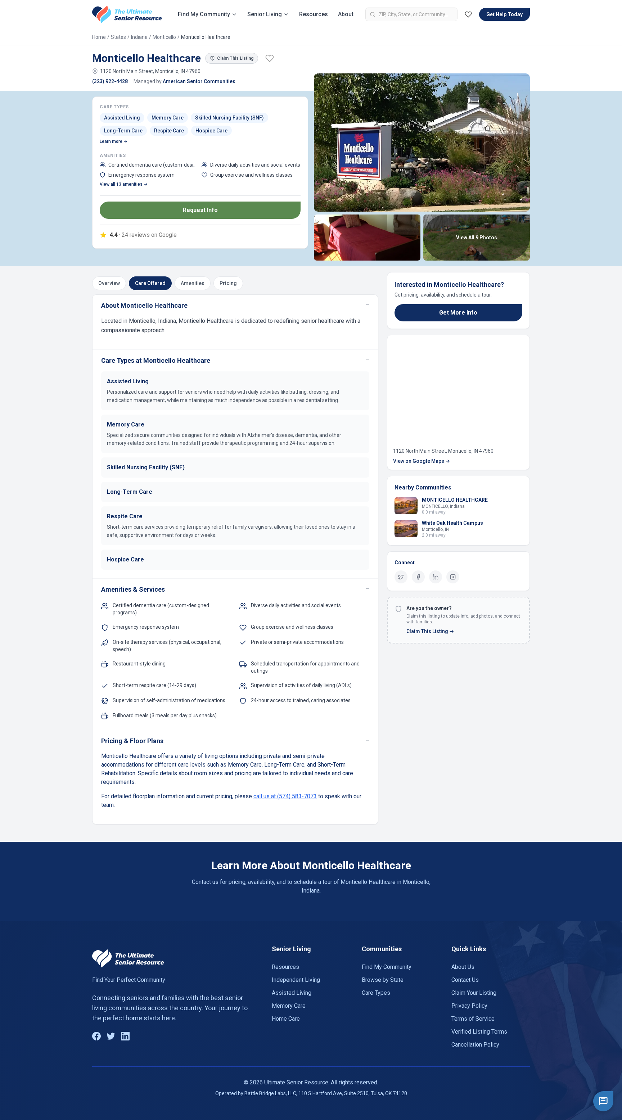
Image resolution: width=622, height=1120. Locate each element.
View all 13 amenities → (124, 184)
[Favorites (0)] (468, 14)
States (118, 37)
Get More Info (458, 312)
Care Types (376, 992)
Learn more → (113, 141)
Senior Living (264, 14)
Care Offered (150, 283)
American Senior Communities (199, 81)
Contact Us (465, 979)
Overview (109, 283)
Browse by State (383, 979)
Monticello (164, 37)
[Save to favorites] (269, 58)
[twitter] (401, 576)
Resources (313, 14)
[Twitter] (111, 1036)
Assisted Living (291, 992)
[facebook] (418, 576)
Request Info (200, 210)
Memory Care (289, 1005)
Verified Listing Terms (479, 1031)
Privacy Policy (469, 1005)
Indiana (139, 37)
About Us (462, 966)
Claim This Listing (235, 58)
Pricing (228, 283)
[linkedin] (435, 576)
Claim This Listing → (430, 631)
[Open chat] (603, 1101)
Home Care (286, 1018)
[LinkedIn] (125, 1036)
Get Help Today (504, 14)
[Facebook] (96, 1036)
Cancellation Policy (475, 1044)
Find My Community (204, 14)
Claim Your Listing (473, 992)
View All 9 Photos (476, 237)
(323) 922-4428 (110, 81)
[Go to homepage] (127, 14)
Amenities (192, 283)
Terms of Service (473, 1018)
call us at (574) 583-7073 (285, 796)
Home (99, 37)
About (345, 14)
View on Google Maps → (421, 461)
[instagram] (452, 576)
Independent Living (296, 979)
